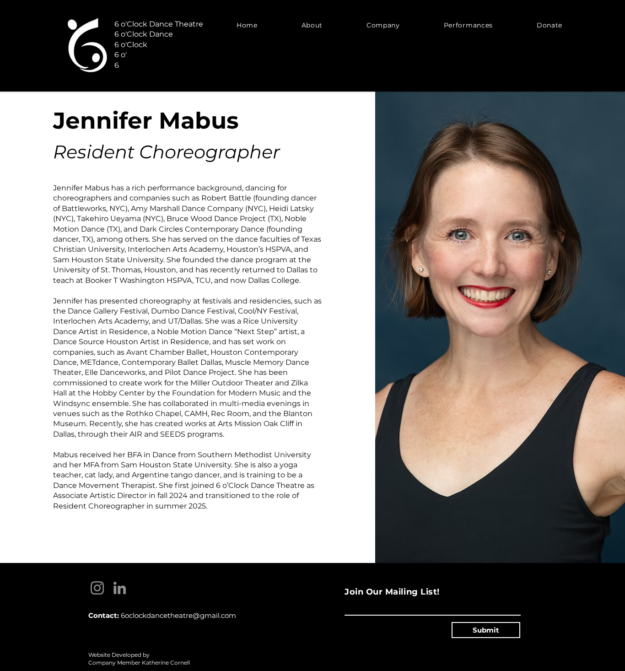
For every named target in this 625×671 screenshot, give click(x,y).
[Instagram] (97, 588)
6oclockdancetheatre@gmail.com (178, 615)
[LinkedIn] (120, 588)
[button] (312, 25)
